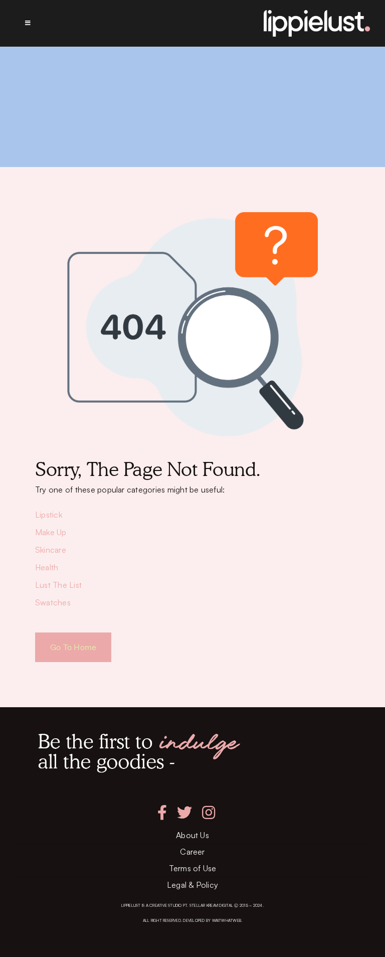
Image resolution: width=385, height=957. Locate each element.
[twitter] (184, 812)
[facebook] (162, 812)
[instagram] (208, 812)
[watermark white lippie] (317, 14)
